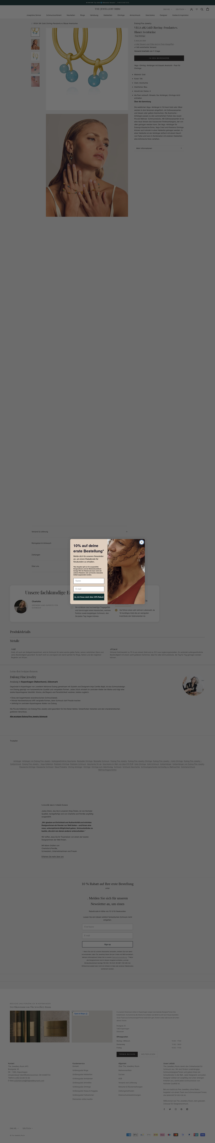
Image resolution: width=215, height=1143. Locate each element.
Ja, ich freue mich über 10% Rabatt (89, 597)
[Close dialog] (141, 542)
